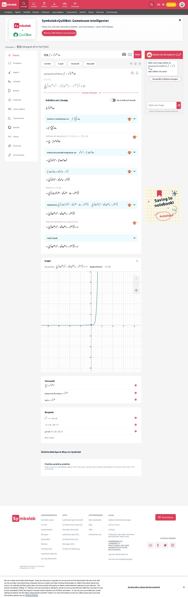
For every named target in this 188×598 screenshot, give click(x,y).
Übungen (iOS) (68, 544)
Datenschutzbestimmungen (119, 520)
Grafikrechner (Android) (72, 525)
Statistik (16, 127)
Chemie (16, 137)
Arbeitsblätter (46, 529)
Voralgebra (17, 63)
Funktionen (17, 100)
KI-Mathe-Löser (47, 520)
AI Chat (44, 525)
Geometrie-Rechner (49, 554)
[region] (94, 587)
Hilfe (90, 529)
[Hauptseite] (23, 522)
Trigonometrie (18, 118)
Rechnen (16, 91)
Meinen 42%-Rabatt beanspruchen (60, 33)
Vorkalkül (16, 82)
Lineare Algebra (19, 109)
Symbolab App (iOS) (70, 534)
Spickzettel (45, 539)
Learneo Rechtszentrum (118, 554)
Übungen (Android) (70, 529)
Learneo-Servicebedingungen (120, 559)
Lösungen (9, 47)
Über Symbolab (95, 520)
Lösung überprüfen (49, 558)
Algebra (16, 72)
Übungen (44, 534)
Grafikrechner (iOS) (70, 539)
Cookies (111, 529)
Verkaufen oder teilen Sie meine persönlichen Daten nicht (121, 535)
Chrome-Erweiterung (71, 549)
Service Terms (114, 525)
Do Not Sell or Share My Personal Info (144, 587)
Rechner (44, 544)
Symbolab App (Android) (72, 520)
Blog (90, 525)
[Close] (184, 587)
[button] (124, 56)
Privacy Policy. (32, 595)
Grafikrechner (46, 549)
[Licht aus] (163, 4)
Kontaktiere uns (95, 534)
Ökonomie (17, 146)
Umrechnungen (18, 155)
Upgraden (171, 4)
